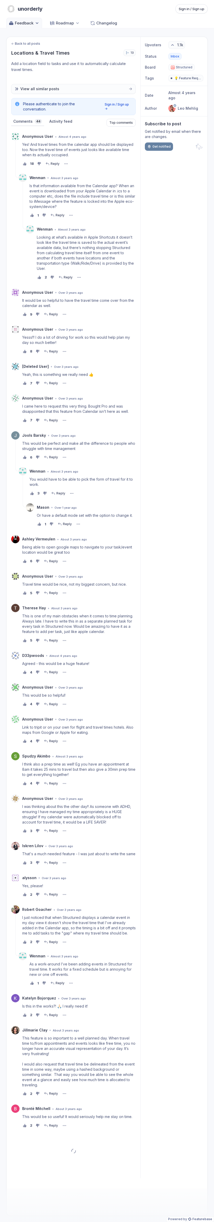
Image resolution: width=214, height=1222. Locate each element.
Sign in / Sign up (191, 9)
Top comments (121, 123)
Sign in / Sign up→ (117, 106)
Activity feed (60, 121)
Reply (55, 164)
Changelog (106, 23)
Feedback (24, 23)
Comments (26, 121)
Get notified (161, 146)
